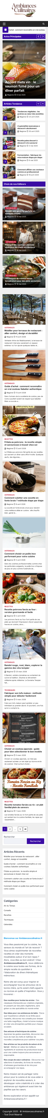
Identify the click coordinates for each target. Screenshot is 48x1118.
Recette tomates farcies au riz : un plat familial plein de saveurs (23, 806)
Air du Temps (9, 906)
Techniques (11, 208)
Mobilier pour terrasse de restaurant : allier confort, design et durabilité (23, 332)
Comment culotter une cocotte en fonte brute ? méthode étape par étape (24, 499)
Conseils (7, 910)
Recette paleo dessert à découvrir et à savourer (27, 127)
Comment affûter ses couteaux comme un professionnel (30, 156)
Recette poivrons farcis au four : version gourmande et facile (20, 610)
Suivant (25, 829)
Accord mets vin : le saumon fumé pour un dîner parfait (22, 86)
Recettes (10, 78)
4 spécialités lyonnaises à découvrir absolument (28, 112)
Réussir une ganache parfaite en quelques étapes (20, 212)
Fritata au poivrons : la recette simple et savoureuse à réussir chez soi (23, 443)
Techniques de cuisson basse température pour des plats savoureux (23, 279)
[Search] (43, 24)
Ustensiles (11, 242)
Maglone (22, 117)
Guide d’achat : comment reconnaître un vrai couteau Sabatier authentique (23, 387)
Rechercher (9, 836)
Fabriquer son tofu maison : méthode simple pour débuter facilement (23, 694)
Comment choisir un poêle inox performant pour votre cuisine (20, 555)
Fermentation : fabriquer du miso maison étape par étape (29, 142)
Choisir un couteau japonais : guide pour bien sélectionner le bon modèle (23, 750)
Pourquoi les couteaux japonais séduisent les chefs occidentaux (20, 246)
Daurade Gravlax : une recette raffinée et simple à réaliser (30, 171)
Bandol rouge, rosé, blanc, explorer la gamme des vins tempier (23, 666)
